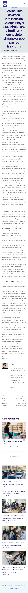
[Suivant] (24, 439)
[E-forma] (5, 3)
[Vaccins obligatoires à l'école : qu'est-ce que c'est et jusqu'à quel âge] (14, 533)
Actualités (14, 7)
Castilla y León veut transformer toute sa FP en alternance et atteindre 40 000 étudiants (20, 400)
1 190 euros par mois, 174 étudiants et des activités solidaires (7, 399)
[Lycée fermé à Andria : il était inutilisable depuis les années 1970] (14, 472)
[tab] (10, 456)
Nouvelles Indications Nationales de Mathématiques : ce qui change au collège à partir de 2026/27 (13, 518)
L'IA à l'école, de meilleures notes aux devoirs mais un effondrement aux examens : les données (13, 569)
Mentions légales (14, 588)
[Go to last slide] (4, 439)
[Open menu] (24, 3)
